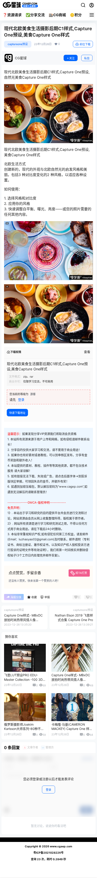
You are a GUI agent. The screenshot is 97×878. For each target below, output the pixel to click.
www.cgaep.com (60, 846)
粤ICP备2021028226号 (48, 852)
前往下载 (85, 44)
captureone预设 (18, 44)
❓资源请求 (12, 15)
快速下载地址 (17, 413)
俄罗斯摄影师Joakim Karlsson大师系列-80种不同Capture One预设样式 (24, 728)
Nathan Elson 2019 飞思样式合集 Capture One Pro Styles (74, 619)
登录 (21, 399)
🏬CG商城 (57, 15)
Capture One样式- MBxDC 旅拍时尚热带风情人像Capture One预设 (23, 619)
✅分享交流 (35, 15)
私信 (87, 58)
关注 (72, 58)
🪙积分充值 (79, 15)
